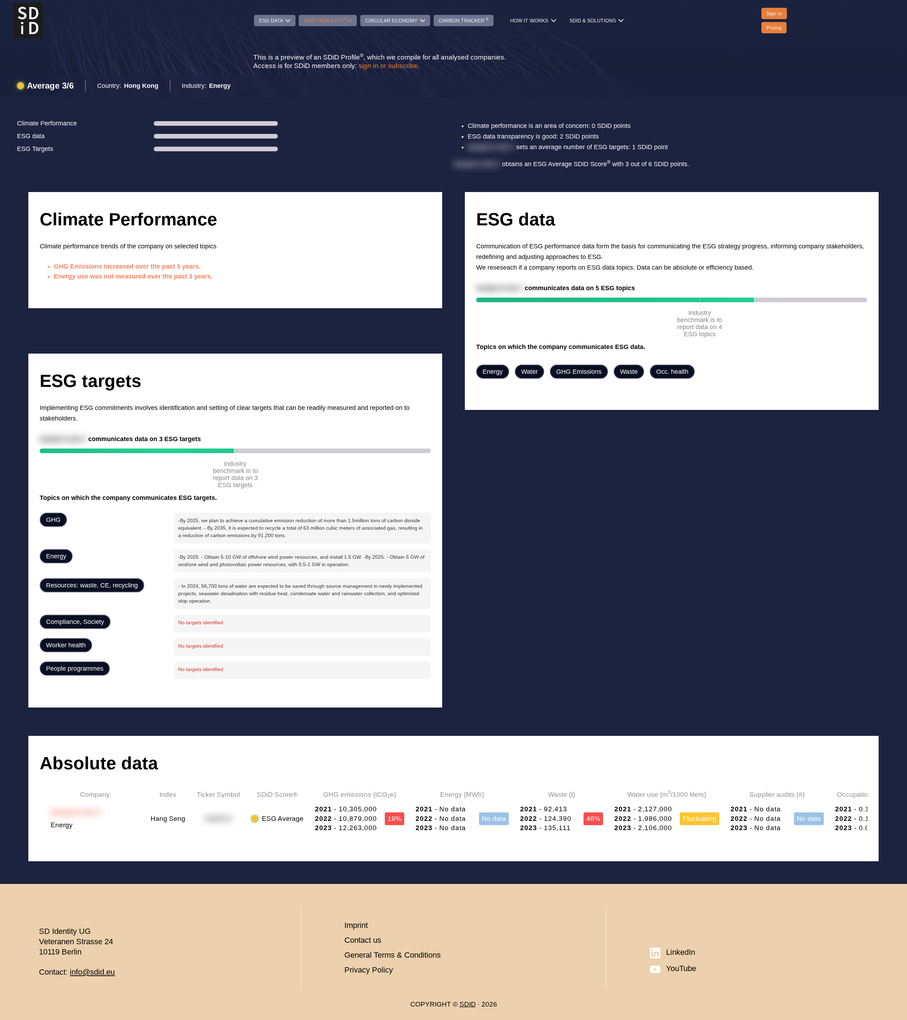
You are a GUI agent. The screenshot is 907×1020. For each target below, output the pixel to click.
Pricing (774, 27)
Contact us (362, 940)
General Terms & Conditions (392, 955)
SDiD (468, 1004)
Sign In (774, 13)
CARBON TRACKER (464, 20)
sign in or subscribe (388, 65)
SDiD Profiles (324, 20)
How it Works (530, 20)
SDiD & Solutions (593, 20)
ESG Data (271, 20)
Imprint (356, 925)
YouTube (681, 968)
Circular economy (392, 20)
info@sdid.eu (92, 972)
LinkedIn (680, 952)
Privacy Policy (368, 969)
